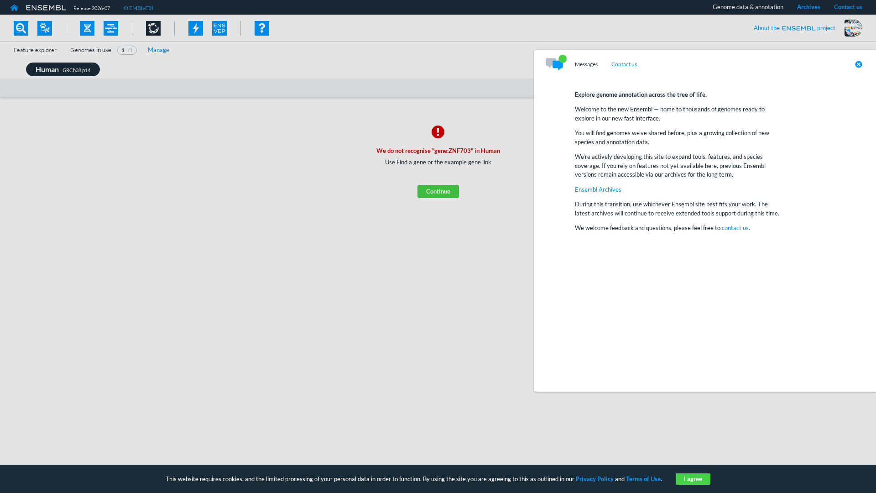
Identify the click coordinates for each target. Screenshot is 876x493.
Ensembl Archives (598, 189)
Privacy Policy (595, 479)
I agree (693, 479)
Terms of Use (643, 479)
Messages (586, 64)
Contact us (624, 64)
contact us (735, 227)
